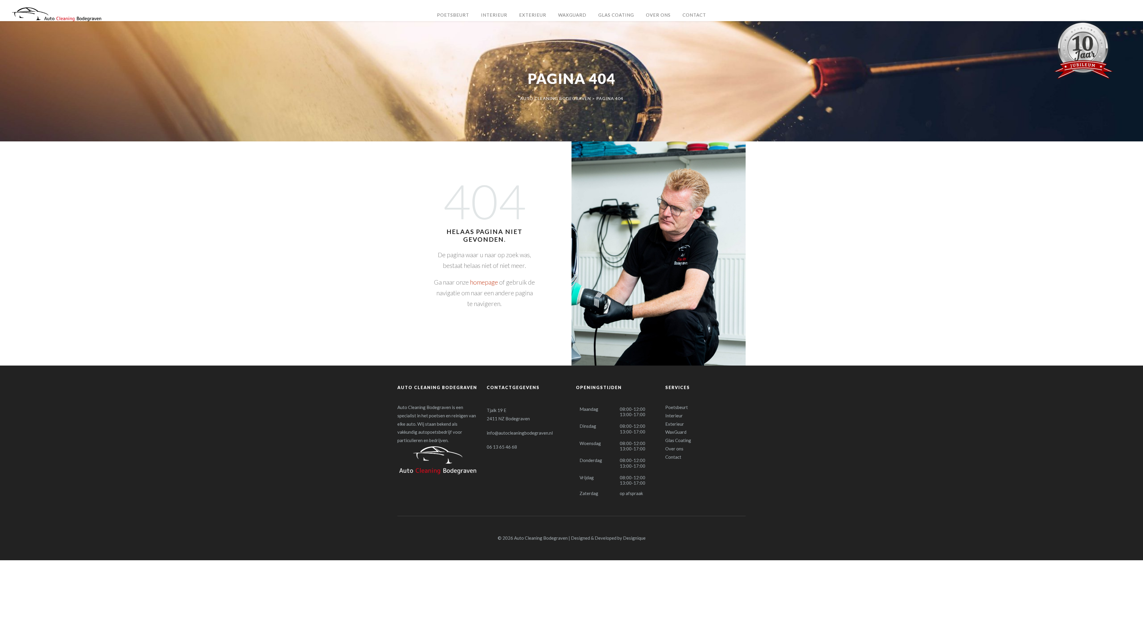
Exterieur (674, 424)
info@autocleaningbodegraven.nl (520, 433)
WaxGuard (675, 432)
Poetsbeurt (676, 407)
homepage (484, 282)
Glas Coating (678, 440)
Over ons (674, 448)
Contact (673, 457)
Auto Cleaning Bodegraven (541, 538)
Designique (634, 538)
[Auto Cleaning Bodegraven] (56, 14)
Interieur (674, 415)
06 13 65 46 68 (502, 447)
